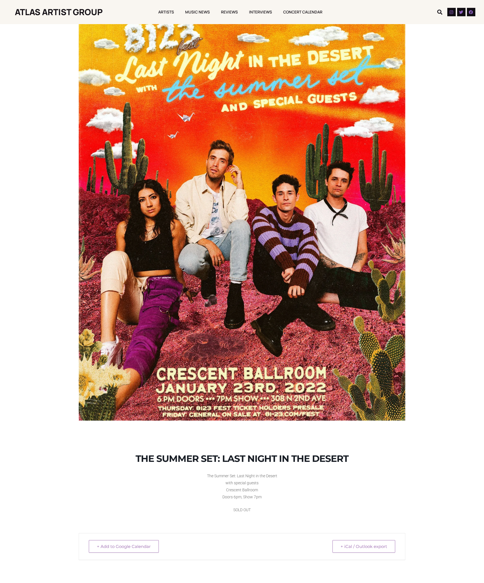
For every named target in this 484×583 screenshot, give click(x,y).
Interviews (260, 12)
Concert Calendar (302, 12)
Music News (197, 12)
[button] (440, 12)
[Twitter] (461, 12)
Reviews (229, 12)
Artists (166, 12)
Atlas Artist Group (59, 12)
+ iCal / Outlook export (364, 546)
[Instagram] (451, 12)
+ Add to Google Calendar (124, 546)
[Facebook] (471, 12)
